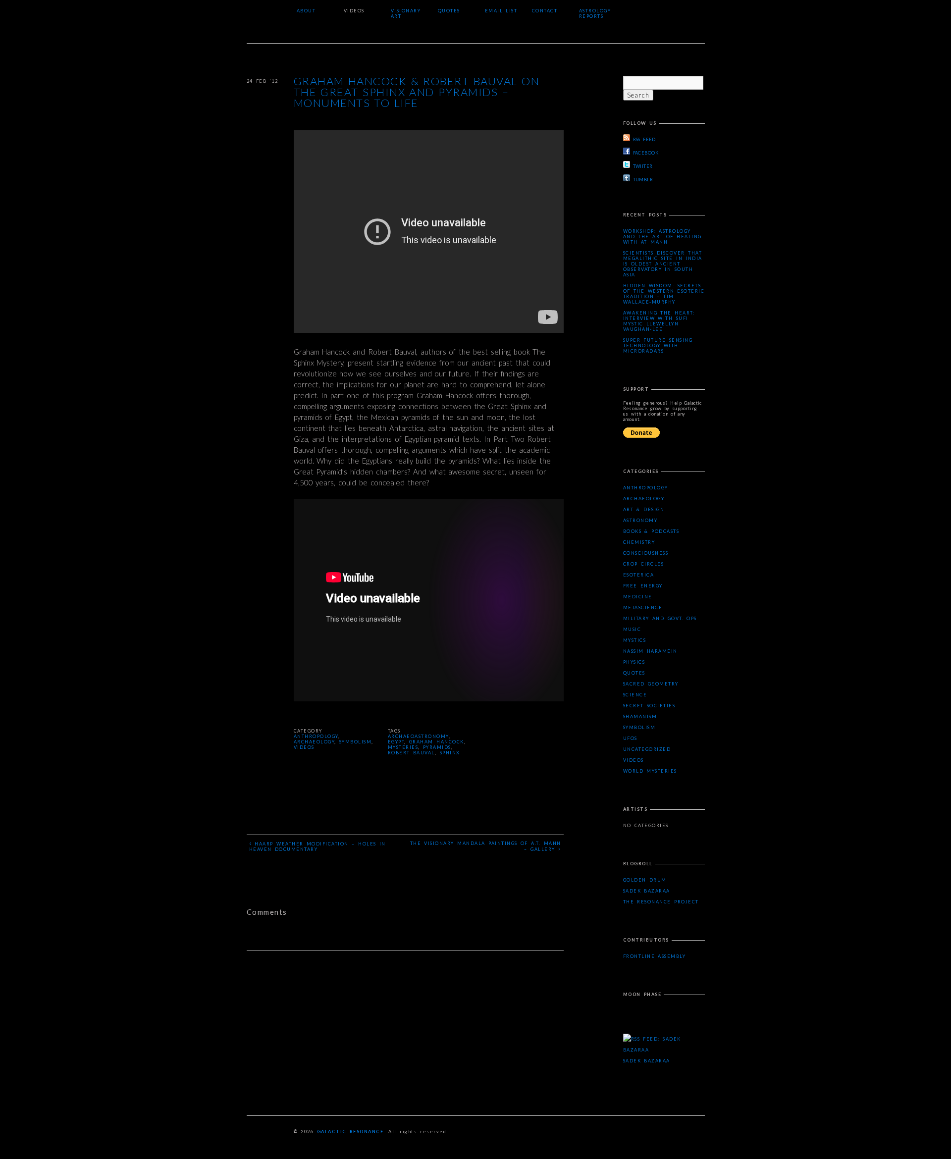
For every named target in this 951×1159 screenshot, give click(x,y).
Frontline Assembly (654, 956)
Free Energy (643, 585)
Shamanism (640, 716)
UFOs (630, 738)
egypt (396, 741)
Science (635, 694)
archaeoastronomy (418, 736)
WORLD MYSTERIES (650, 771)
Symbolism (355, 741)
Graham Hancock (436, 741)
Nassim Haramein (650, 651)
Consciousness (646, 553)
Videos (354, 10)
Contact (545, 10)
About (306, 10)
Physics (634, 662)
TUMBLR (643, 179)
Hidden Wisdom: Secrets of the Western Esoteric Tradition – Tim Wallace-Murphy (664, 294)
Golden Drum (645, 880)
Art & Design (644, 509)
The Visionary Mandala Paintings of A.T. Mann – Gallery (485, 846)
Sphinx (450, 752)
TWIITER (643, 166)
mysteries (403, 747)
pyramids (437, 747)
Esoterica (638, 575)
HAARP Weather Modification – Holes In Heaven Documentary (317, 845)
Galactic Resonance (350, 1131)
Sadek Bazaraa (646, 891)
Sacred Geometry (651, 683)
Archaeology (314, 741)
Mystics (634, 640)
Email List (501, 10)
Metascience (643, 607)
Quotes (449, 10)
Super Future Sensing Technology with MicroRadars (658, 345)
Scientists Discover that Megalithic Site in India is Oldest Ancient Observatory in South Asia (662, 263)
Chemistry (639, 542)
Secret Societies (649, 705)
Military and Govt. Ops (660, 618)
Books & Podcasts (651, 531)
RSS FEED (644, 139)
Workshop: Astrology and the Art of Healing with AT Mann (662, 236)
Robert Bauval (411, 752)
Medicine (637, 596)
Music (632, 629)
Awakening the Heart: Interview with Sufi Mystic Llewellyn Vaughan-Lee (659, 321)
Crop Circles (643, 564)
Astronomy (640, 520)
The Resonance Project (661, 901)
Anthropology (316, 736)
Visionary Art (406, 13)
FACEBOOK (646, 153)
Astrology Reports (595, 13)
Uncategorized (647, 749)
